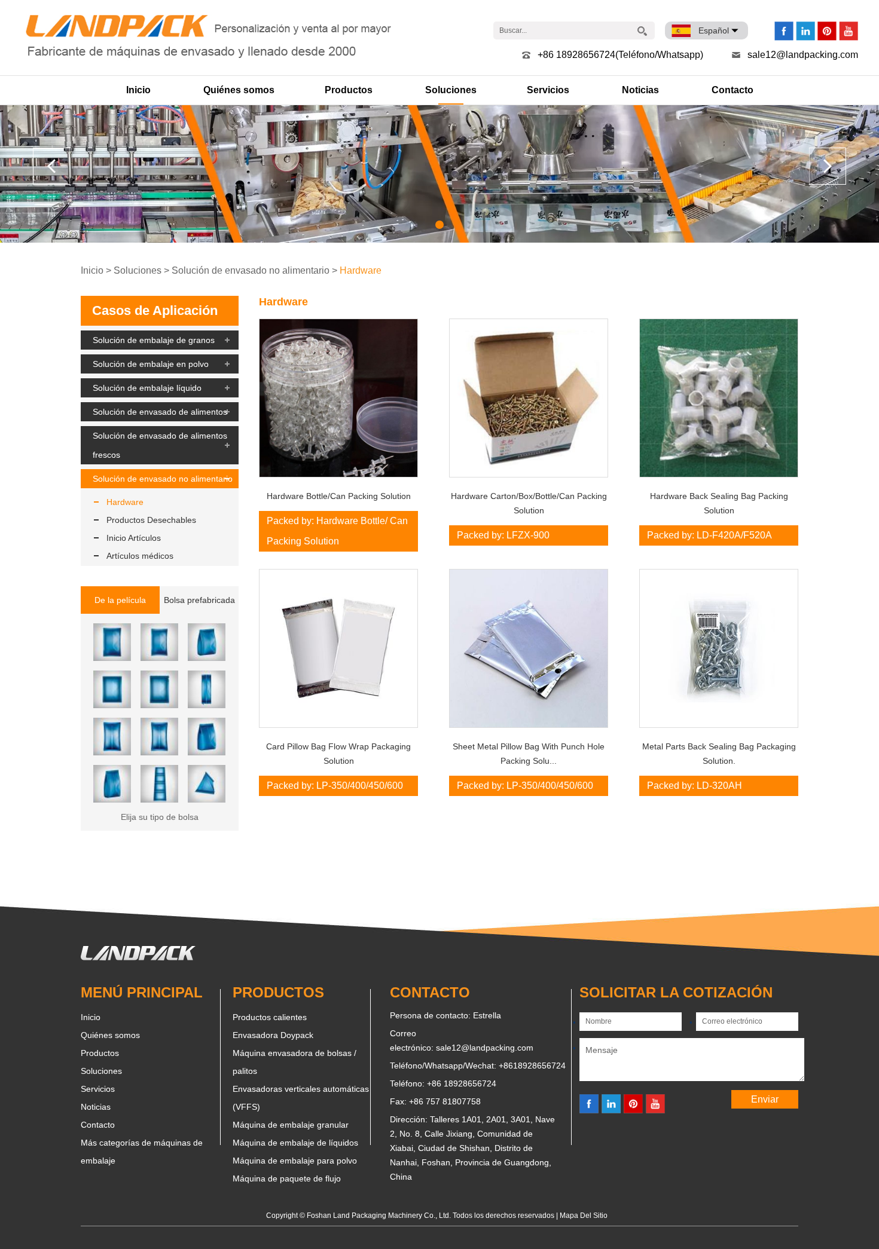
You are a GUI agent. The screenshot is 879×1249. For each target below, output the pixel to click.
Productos (349, 90)
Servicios (548, 90)
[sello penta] (112, 784)
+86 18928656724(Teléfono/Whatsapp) (620, 55)
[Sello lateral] (112, 642)
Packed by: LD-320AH (694, 785)
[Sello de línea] (206, 642)
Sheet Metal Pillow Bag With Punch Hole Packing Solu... (529, 754)
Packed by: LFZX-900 (503, 535)
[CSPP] (112, 736)
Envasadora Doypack (273, 1035)
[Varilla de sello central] (206, 689)
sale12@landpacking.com (802, 55)
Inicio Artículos (133, 538)
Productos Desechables (151, 520)
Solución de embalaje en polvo (151, 364)
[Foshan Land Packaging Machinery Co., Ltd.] (138, 957)
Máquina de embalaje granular (291, 1124)
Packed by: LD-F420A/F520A (709, 535)
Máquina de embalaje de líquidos (295, 1142)
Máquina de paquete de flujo (287, 1178)
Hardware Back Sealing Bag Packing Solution (719, 503)
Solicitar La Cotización (676, 992)
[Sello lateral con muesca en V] (159, 689)
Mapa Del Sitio (584, 1215)
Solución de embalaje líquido (147, 388)
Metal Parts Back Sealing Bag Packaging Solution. (719, 754)
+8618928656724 (532, 1065)
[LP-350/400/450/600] (338, 648)
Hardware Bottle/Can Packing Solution (339, 496)
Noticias (640, 90)
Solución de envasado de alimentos (160, 412)
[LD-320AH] (718, 648)
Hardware (360, 270)
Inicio (138, 90)
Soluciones (451, 90)
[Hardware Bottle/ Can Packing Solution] (338, 398)
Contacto (732, 90)
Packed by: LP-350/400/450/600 (335, 785)
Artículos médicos (139, 556)
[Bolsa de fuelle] (206, 736)
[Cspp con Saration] (159, 736)
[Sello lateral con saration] (159, 642)
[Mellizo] (159, 784)
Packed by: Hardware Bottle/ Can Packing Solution (337, 531)
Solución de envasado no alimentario (250, 270)
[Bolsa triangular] (206, 784)
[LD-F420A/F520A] (718, 398)
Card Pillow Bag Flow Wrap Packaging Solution (338, 754)
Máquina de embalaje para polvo (295, 1160)
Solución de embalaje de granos (154, 340)
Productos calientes (270, 1017)
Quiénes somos (238, 90)
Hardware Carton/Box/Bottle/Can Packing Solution (529, 503)
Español (713, 30)
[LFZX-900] (528, 398)
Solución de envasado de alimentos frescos (160, 445)
